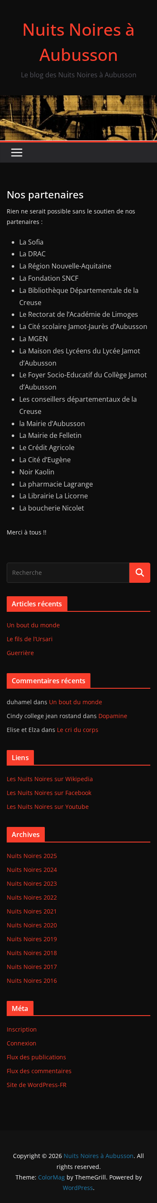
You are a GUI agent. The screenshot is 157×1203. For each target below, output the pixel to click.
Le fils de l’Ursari (30, 639)
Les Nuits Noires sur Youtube (48, 807)
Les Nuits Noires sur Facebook (49, 793)
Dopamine (112, 716)
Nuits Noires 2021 (32, 911)
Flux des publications (36, 1057)
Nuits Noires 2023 (32, 883)
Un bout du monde (33, 625)
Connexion (21, 1043)
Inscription (22, 1029)
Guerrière (20, 653)
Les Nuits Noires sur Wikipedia (50, 779)
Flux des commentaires (39, 1071)
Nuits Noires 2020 (32, 925)
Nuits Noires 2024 (32, 870)
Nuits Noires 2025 (32, 856)
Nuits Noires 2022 (32, 897)
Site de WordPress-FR (37, 1085)
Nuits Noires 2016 (32, 981)
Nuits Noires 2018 (32, 953)
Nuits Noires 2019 (32, 939)
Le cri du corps (77, 730)
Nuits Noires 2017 (32, 967)
